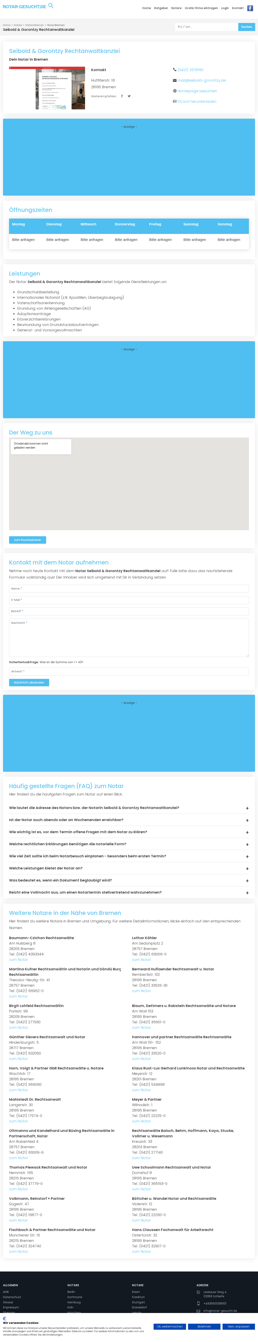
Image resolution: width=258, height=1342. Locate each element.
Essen (136, 1292)
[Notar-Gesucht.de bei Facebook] (250, 9)
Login (225, 8)
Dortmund (75, 1297)
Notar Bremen (56, 25)
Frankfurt (138, 1297)
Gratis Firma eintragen (201, 8)
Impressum (11, 1307)
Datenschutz (12, 1297)
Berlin (71, 1292)
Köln (70, 1307)
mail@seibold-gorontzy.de (202, 80)
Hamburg (74, 1302)
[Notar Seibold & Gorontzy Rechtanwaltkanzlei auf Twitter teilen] (129, 96)
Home (146, 8)
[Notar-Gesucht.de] (28, 9)
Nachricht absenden (29, 682)
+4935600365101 (215, 1304)
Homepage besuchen (197, 90)
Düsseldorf (139, 1307)
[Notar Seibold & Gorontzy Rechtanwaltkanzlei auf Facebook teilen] (122, 96)
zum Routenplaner (27, 540)
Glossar (8, 1302)
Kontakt (238, 8)
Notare (176, 8)
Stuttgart (138, 1302)
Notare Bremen (35, 25)
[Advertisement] (129, 162)
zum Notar (18, 959)
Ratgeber (161, 8)
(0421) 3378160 (190, 69)
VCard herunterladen (197, 101)
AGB (6, 1292)
